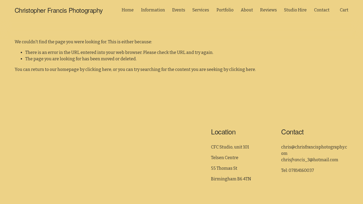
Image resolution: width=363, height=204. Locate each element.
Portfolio (225, 9)
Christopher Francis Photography (59, 10)
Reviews (268, 9)
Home (128, 9)
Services (200, 9)
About (247, 9)
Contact (322, 9)
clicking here (98, 69)
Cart (344, 9)
